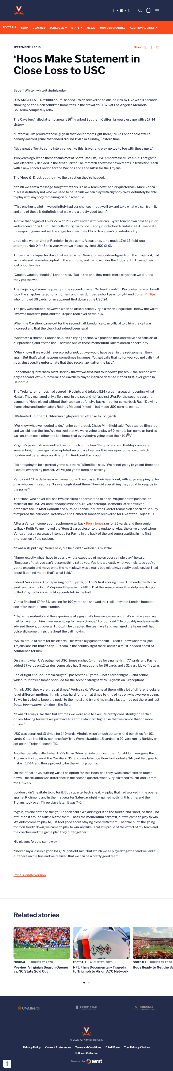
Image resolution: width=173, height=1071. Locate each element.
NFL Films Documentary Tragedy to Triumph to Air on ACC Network (100, 969)
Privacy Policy (32, 1047)
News (91, 27)
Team (24, 27)
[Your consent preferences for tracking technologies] (7, 1064)
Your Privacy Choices (137, 1047)
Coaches (39, 27)
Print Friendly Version (30, 875)
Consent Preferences (58, 1047)
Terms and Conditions (88, 1047)
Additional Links (142, 27)
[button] (84, 982)
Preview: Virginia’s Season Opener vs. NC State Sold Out (41, 969)
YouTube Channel (112, 27)
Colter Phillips (144, 294)
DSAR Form (112, 1047)
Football (20, 962)
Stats (75, 27)
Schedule (57, 27)
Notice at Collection (86, 1053)
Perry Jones (94, 523)
